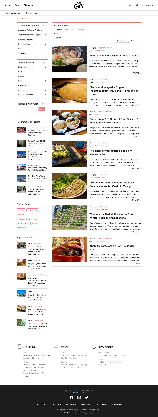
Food (43, 373)
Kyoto (42, 355)
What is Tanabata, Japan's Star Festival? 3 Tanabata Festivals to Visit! (38, 326)
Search (41, 109)
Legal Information (116, 405)
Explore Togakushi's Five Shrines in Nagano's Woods (37, 143)
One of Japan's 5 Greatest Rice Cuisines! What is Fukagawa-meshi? (113, 121)
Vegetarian (114, 355)
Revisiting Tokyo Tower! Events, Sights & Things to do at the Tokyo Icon (37, 178)
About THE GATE (42, 405)
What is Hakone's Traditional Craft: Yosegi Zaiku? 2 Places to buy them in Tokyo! (37, 281)
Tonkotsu (101, 362)
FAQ (96, 405)
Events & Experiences (31, 373)
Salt (99, 365)
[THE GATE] (79, 5)
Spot (17, 5)
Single (123, 355)
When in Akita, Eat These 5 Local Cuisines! (114, 55)
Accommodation (67, 367)
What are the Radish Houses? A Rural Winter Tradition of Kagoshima (111, 216)
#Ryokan (35, 223)
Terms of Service (70, 405)
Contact (103, 405)
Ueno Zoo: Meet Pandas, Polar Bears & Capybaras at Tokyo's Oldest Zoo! (37, 297)
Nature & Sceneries (30, 370)
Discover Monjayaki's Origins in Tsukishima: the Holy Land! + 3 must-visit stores (113, 91)
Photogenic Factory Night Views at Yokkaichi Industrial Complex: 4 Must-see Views (37, 155)
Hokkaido (26, 355)
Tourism (64, 365)
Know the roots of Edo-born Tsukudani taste (112, 248)
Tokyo (35, 355)
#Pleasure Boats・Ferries (27, 219)
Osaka (48, 355)
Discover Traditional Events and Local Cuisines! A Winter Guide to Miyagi (112, 184)
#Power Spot (32, 210)
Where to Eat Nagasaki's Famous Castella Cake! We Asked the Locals (37, 312)
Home (19, 19)
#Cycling (21, 210)
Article (8, 5)
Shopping (28, 5)
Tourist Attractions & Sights (33, 367)
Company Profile (85, 405)
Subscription (103, 355)
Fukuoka (26, 358)
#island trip (22, 228)
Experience (73, 365)
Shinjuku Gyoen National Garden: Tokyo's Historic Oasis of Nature (37, 266)
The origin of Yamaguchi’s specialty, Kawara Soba (110, 152)
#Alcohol (21, 214)
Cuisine (78, 367)
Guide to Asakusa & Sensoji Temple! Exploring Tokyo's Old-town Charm (37, 167)
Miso (109, 362)
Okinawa (35, 358)
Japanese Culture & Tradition (34, 365)
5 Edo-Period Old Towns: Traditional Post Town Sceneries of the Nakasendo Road (37, 190)
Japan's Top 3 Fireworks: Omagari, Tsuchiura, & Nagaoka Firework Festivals (37, 131)
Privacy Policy (56, 405)
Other (106, 365)
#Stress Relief (23, 223)
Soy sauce (117, 362)
